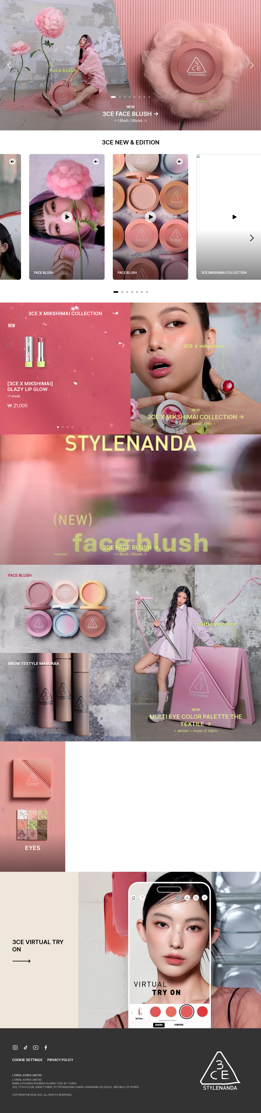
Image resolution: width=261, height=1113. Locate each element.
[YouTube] (36, 1048)
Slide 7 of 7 (147, 292)
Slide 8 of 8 (149, 97)
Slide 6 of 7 (142, 292)
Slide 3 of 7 (127, 292)
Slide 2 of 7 (122, 292)
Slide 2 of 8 (120, 97)
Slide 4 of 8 (129, 97)
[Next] (123, 345)
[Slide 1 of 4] (58, 427)
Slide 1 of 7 (115, 292)
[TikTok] (25, 1048)
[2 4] (128, 864)
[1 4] (123, 864)
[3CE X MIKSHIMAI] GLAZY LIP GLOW (30, 386)
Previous (9, 65)
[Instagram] (15, 1048)
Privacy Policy (60, 1060)
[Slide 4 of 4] (72, 427)
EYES (33, 847)
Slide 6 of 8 (139, 97)
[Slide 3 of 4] (68, 427)
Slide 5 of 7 (137, 292)
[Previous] (7, 345)
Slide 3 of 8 (125, 97)
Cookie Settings (27, 1060)
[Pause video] (67, 217)
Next (252, 65)
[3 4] (133, 864)
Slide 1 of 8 (113, 97)
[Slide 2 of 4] (63, 427)
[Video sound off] (12, 162)
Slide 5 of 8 (134, 97)
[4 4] (138, 864)
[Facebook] (46, 1048)
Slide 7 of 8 (144, 97)
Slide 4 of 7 (132, 292)
